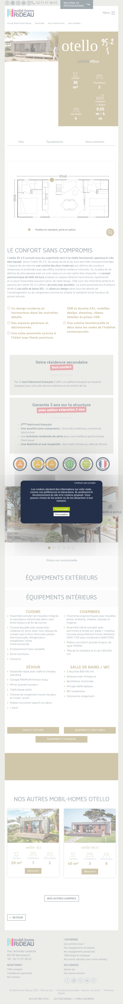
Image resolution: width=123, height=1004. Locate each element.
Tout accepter (61, 509)
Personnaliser (61, 514)
